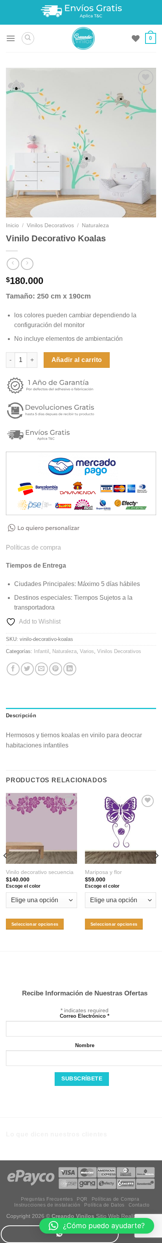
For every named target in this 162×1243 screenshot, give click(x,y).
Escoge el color (23, 886)
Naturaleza (95, 225)
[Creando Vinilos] (82, 38)
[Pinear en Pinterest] (55, 668)
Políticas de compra (33, 547)
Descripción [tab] (21, 715)
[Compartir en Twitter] (27, 668)
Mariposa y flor (103, 872)
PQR (82, 1199)
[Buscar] (28, 38)
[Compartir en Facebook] (13, 668)
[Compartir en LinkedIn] (69, 668)
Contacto (139, 1205)
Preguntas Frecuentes (47, 1199)
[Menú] (10, 38)
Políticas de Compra (116, 1199)
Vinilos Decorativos (50, 225)
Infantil (41, 651)
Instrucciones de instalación (47, 1205)
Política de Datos (104, 1205)
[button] (96, 1226)
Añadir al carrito (77, 359)
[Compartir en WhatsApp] (60, 1234)
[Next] (156, 871)
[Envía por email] (41, 668)
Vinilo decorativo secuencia (40, 872)
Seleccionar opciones (35, 924)
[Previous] (5, 871)
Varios (87, 651)
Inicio (12, 225)
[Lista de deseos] (136, 38)
